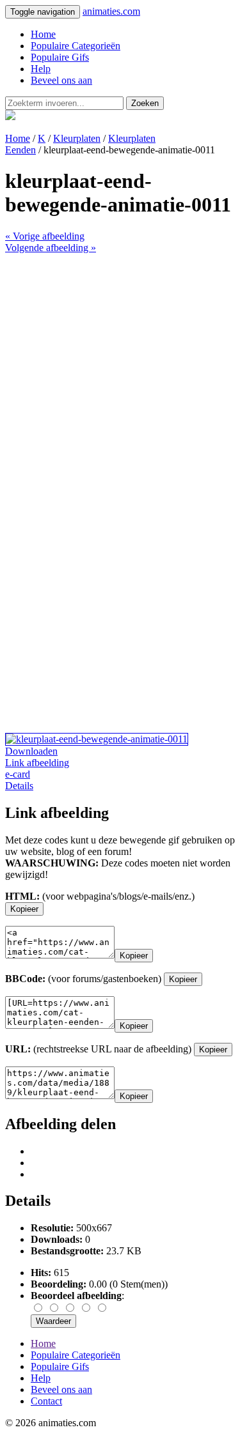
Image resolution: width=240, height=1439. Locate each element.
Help (41, 68)
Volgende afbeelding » (50, 247)
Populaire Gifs (60, 57)
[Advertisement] (120, 373)
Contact (46, 1401)
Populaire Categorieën (75, 45)
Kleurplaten (76, 138)
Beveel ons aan (61, 80)
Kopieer (24, 909)
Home (43, 34)
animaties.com (111, 11)
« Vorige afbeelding (44, 236)
